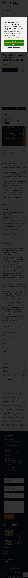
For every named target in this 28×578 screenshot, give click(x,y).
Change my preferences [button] (14, 47)
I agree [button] (14, 41)
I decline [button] (14, 44)
